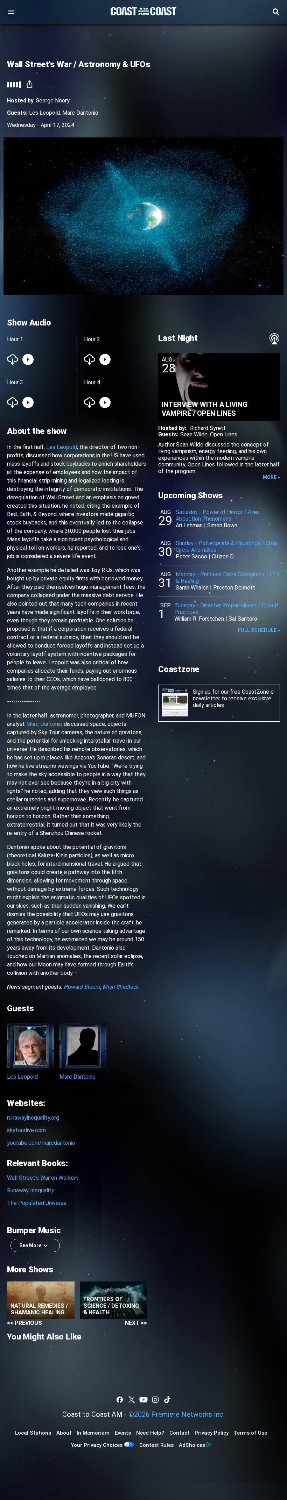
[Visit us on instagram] (155, 1399)
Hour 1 (15, 339)
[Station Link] (143, 12)
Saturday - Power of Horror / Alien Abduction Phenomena (218, 515)
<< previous (24, 1323)
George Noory (53, 100)
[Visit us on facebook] (119, 1399)
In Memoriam (93, 1433)
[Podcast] (274, 338)
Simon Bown (222, 525)
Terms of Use (250, 1433)
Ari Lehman (189, 525)
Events (123, 1433)
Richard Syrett (208, 428)
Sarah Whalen (192, 587)
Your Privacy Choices (96, 1445)
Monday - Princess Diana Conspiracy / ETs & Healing (227, 577)
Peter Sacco (191, 556)
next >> (136, 1323)
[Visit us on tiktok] (167, 1399)
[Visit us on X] (131, 1399)
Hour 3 (15, 382)
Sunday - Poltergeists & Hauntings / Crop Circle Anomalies (226, 546)
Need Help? (150, 1433)
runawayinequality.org (33, 1117)
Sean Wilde (194, 434)
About (63, 1433)
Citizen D (223, 556)
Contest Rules (156, 1445)
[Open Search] (275, 11)
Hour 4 (92, 382)
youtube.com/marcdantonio (41, 1143)
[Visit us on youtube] (143, 1399)
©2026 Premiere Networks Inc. (176, 1414)
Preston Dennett (234, 587)
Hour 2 (92, 339)
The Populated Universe (36, 1203)
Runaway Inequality (30, 1190)
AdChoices (192, 1445)
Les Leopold (44, 112)
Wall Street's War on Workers (43, 1177)
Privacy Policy (212, 1433)
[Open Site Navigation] (11, 11)
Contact (179, 1433)
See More (30, 1245)
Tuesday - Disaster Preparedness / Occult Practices (226, 608)
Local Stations (33, 1433)
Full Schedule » (259, 630)
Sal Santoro (243, 618)
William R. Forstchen (199, 618)
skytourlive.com (26, 1130)
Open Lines (223, 434)
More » (271, 477)
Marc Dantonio (80, 112)
